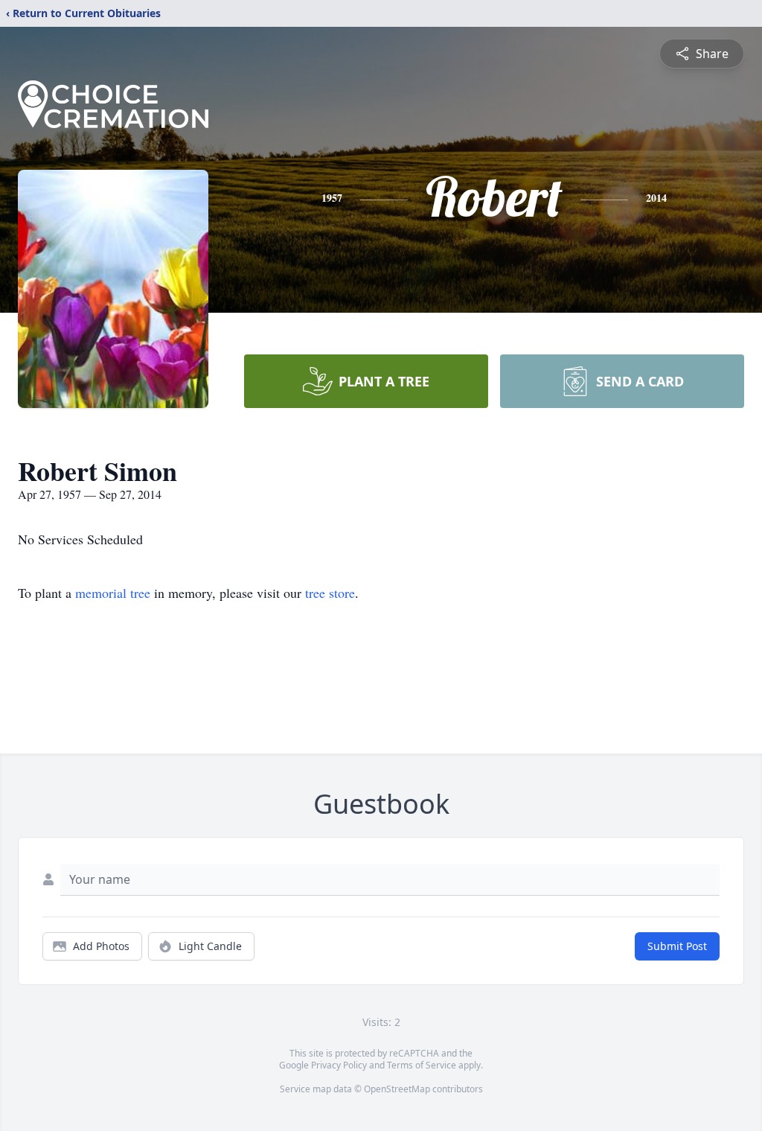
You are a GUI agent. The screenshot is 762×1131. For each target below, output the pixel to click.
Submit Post (677, 946)
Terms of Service (421, 1065)
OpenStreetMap (397, 1089)
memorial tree (112, 593)
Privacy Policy (339, 1065)
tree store (330, 593)
